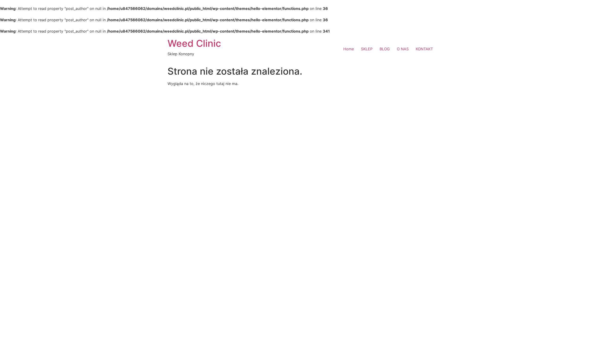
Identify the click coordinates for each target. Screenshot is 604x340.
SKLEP (367, 49)
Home (348, 49)
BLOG (385, 49)
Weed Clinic (194, 43)
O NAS (403, 49)
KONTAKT (424, 49)
